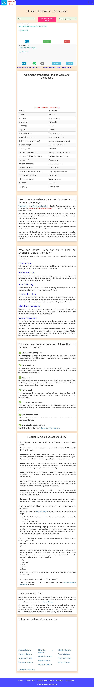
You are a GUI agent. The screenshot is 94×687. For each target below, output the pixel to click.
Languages (59, 680)
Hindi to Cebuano (42, 511)
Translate (47, 42)
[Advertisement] (7, 42)
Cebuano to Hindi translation (50, 428)
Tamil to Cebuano (64, 654)
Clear (66, 42)
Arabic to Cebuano (24, 650)
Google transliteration (39, 206)
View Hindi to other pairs (26, 669)
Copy (27, 42)
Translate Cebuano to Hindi (47, 19)
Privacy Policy (70, 680)
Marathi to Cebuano (45, 656)
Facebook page (48, 602)
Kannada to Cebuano (25, 662)
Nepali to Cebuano (44, 660)
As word (69, 63)
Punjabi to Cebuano (45, 664)
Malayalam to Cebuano (45, 651)
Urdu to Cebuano (64, 662)
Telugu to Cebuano (64, 658)
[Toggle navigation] (91, 2)
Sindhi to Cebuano (64, 650)
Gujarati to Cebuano (25, 658)
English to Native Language (46, 680)
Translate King (23, 206)
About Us (20, 680)
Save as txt (56, 63)
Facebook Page (30, 680)
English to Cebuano (25, 654)
